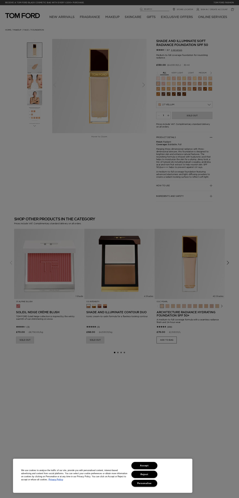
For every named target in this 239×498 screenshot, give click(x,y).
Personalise (144, 483)
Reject (144, 474)
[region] (102, 476)
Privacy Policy (56, 479)
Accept (144, 465)
